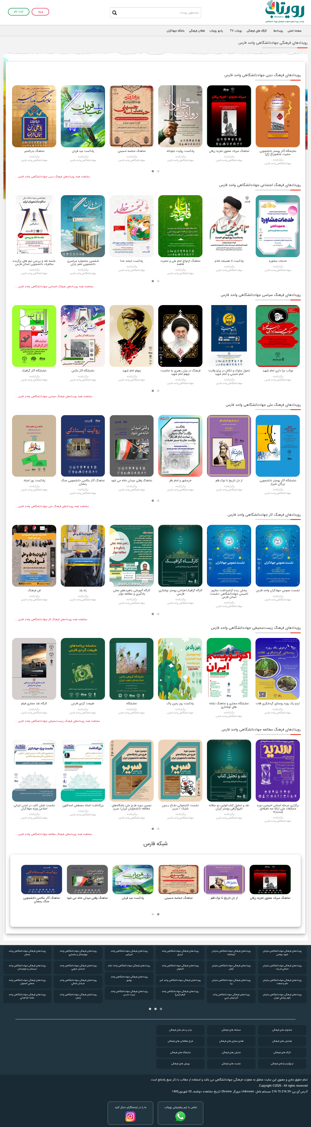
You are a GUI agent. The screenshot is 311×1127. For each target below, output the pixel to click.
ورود (40, 12)
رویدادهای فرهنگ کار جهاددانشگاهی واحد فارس (264, 515)
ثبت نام (18, 12)
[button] (158, 171)
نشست (231, 1063)
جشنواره (282, 1030)
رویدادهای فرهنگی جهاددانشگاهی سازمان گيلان (282, 967)
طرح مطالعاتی (180, 1041)
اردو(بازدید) (282, 1063)
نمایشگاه (180, 1052)
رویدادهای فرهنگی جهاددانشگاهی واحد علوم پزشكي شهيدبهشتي (27, 967)
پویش (180, 1063)
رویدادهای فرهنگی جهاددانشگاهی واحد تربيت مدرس (180, 993)
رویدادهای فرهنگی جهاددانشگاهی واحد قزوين (27, 996)
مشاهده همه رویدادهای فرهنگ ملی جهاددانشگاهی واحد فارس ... (52, 506)
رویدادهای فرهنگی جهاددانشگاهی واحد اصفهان (231, 967)
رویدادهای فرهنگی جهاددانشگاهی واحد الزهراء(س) (231, 993)
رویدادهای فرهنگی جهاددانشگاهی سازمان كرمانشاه (282, 952)
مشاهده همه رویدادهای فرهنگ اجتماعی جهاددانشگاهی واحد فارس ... (54, 286)
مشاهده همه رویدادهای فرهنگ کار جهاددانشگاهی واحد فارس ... (51, 619)
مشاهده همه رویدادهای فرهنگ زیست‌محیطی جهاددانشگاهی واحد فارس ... (57, 721)
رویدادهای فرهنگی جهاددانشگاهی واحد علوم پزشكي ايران (27, 952)
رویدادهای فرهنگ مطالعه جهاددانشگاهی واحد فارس (261, 729)
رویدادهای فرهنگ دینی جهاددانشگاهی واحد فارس (262, 75)
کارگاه (282, 1052)
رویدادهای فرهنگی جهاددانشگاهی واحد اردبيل (231, 952)
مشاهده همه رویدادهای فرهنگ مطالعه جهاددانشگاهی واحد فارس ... (53, 834)
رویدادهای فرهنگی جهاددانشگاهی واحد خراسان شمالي (129, 982)
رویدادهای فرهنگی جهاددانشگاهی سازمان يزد (282, 982)
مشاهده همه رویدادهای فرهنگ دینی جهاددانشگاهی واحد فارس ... (52, 176)
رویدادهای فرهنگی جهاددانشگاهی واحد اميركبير (180, 952)
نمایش (231, 1052)
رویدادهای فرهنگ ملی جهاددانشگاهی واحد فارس (263, 405)
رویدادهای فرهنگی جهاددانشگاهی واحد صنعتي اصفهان (78, 982)
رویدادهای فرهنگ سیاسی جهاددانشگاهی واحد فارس (261, 295)
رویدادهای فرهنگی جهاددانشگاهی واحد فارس (27, 982)
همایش (282, 1041)
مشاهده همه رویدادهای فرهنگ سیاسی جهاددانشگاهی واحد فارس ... (53, 396)
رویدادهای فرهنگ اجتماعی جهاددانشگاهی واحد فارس (260, 185)
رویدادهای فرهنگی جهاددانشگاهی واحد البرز (231, 980)
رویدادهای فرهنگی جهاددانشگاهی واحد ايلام (180, 965)
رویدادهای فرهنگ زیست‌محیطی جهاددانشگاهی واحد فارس (256, 628)
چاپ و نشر (180, 1030)
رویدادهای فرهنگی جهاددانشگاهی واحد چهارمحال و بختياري (129, 952)
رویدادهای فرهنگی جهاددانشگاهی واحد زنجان (129, 996)
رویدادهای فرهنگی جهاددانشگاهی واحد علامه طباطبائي (78, 996)
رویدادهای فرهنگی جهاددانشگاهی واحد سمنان (78, 952)
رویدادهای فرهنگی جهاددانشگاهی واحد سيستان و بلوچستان (78, 967)
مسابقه (231, 1030)
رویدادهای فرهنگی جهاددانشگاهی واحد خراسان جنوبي (129, 967)
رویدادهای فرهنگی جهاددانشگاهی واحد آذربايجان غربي (282, 996)
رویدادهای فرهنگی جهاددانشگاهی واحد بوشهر (180, 978)
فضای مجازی (231, 1041)
